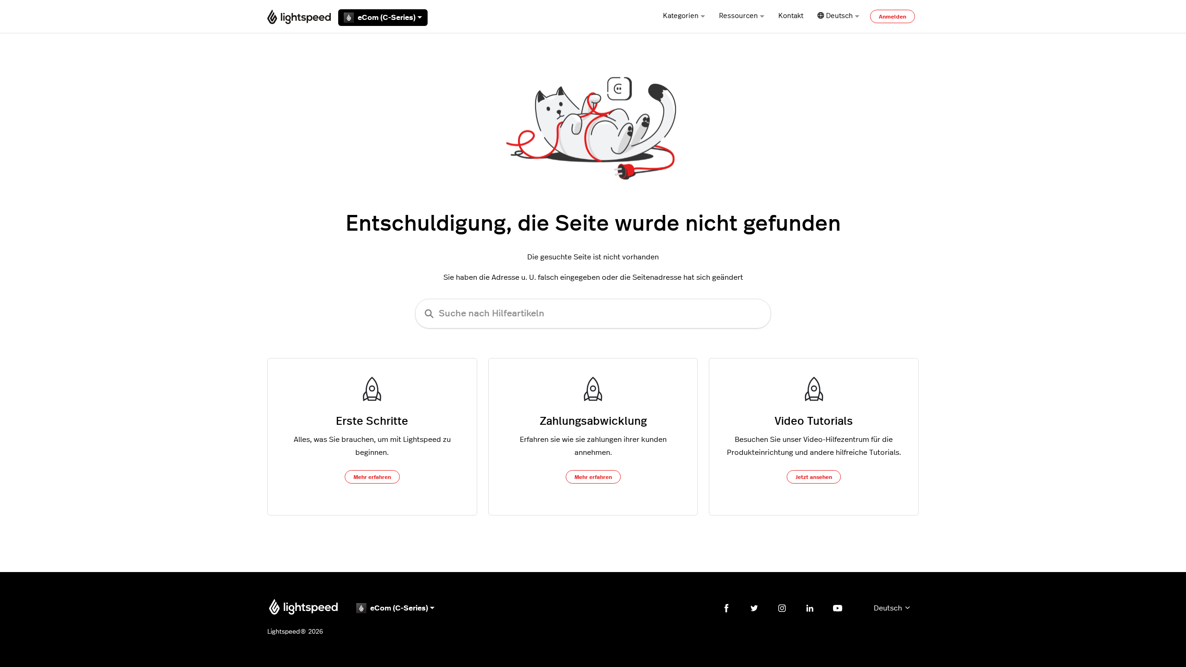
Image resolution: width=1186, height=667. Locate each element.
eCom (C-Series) (387, 17)
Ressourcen (738, 16)
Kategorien (681, 16)
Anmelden (892, 16)
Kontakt (790, 16)
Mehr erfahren (372, 477)
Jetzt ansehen (813, 477)
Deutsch (889, 608)
